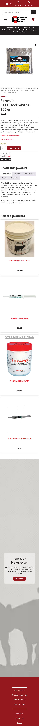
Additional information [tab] (10, 178)
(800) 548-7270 (28, 5)
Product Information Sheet (9, 136)
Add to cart (14, 148)
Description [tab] (6, 174)
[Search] (33, 12)
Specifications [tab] (29, 174)
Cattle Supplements (13, 90)
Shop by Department (19, 695)
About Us (19, 714)
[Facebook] (7, 3)
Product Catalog (19, 700)
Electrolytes (24, 90)
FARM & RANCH (10, 88)
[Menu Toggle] (5, 19)
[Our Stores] (18, 2)
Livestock (19, 88)
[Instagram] (10, 3)
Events (19, 723)
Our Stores (18, 5)
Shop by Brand (19, 690)
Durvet (3, 97)
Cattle (25, 88)
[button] (35, 45)
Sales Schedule (19, 704)
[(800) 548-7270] (29, 2)
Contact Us (19, 718)
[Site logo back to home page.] (19, 19)
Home (2, 88)
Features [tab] (17, 174)
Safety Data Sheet (7, 139)
